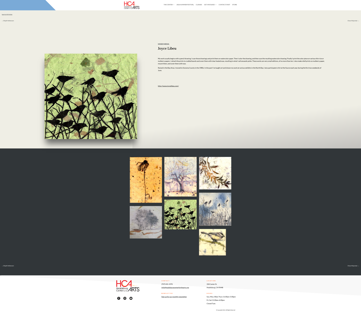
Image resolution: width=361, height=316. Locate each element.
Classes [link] (199, 4)
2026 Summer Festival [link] (185, 4)
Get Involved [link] (209, 4)
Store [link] (234, 4)
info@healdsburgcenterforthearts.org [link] (175, 287)
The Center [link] (168, 4)
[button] (118, 298)
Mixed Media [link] (163, 44)
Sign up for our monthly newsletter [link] (174, 297)
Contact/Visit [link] (224, 4)
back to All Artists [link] (7, 14)
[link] (136, 8)
